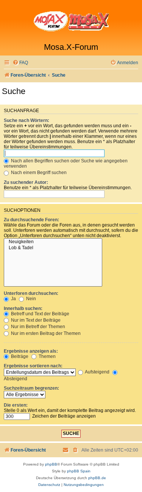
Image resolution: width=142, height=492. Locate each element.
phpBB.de (97, 478)
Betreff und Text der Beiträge (39, 313)
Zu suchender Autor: (26, 182)
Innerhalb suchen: (23, 308)
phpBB (51, 464)
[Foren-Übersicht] (71, 21)
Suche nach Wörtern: (26, 120)
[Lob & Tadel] (53, 248)
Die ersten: (16, 405)
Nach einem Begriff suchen (38, 172)
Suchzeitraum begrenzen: (31, 388)
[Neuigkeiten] (53, 242)
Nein (30, 298)
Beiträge (19, 356)
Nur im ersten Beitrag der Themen (45, 333)
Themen (46, 356)
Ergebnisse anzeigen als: (31, 351)
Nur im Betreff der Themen (37, 326)
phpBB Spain (79, 471)
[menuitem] (20, 63)
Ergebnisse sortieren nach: (33, 366)
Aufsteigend (96, 372)
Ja (13, 298)
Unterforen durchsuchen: (31, 293)
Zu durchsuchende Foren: (31, 219)
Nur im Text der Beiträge (35, 320)
